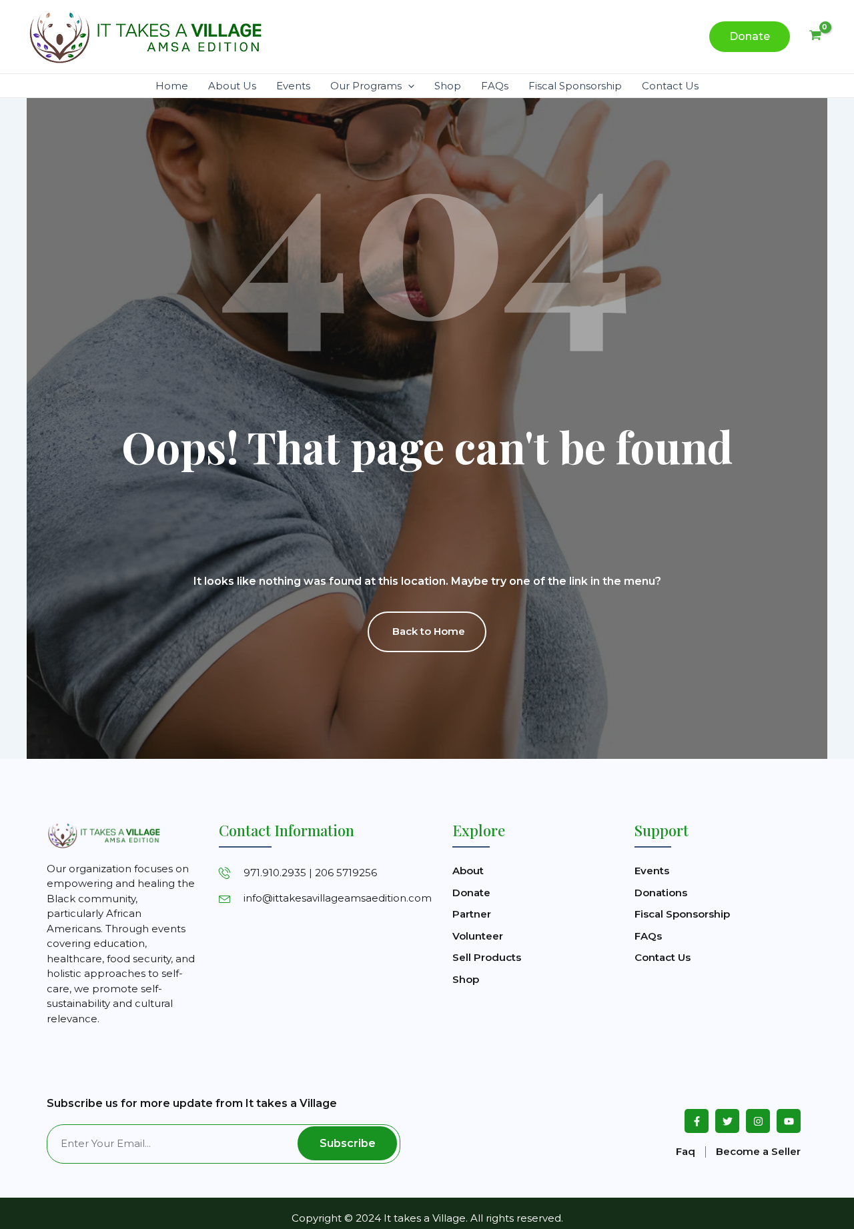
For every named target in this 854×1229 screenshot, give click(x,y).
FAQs (494, 85)
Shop (447, 85)
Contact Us (670, 85)
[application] (408, 85)
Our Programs (366, 85)
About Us (232, 85)
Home (171, 85)
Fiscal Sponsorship (575, 85)
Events (293, 85)
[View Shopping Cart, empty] (815, 36)
